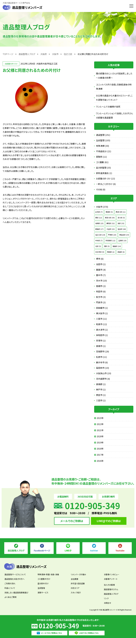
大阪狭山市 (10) (103, 373)
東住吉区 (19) (124, 235)
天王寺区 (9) (99, 252)
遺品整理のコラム (111, 589)
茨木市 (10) (101, 280)
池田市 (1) (101, 264)
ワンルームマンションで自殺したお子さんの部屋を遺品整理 (114, 115)
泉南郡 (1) (101, 384)
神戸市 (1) (101, 389)
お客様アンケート (111, 579)
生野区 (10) (122, 240)
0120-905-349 (59, 625)
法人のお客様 (109, 584)
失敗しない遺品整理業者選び (16, 592)
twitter (94, 550)
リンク (106, 598)
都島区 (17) (99, 229)
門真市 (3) (101, 302)
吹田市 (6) (101, 291)
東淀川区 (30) (110, 217)
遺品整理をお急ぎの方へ (14, 579)
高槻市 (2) (101, 286)
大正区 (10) (111, 229)
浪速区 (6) (121, 252)
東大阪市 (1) (102, 313)
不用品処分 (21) (103, 151)
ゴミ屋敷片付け (44, 579)
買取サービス (43, 592)
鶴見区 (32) (111, 223)
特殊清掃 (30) (102, 145)
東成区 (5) (109, 212)
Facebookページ (42, 550)
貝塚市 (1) (101, 340)
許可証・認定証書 (78, 583)
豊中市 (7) (101, 275)
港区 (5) (107, 246)
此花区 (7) (99, 212)
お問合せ (107, 603)
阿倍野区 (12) (110, 240)
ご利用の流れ (10, 583)
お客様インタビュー (111, 574)
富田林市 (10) (102, 367)
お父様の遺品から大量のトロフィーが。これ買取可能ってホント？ (114, 97)
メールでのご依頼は (71, 521)
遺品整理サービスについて (15, 574)
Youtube (120, 550)
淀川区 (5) (121, 217)
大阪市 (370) (102, 206)
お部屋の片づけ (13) (105, 178)
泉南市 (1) (101, 346)
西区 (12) (98, 217)
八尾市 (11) (101, 318)
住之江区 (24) (100, 235)
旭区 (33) (121, 223)
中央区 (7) (99, 240)
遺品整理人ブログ (16, 550)
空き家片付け (43, 583)
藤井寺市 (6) (102, 362)
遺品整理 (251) (103, 134)
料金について (10, 588)
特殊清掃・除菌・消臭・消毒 (48, 574)
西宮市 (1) (101, 395)
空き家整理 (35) (103, 167)
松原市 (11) (101, 357)
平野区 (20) (112, 235)
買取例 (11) (101, 156)
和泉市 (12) (101, 324)
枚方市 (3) (101, 297)
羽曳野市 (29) (102, 351)
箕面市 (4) (101, 269)
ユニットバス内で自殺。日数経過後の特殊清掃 (113, 86)
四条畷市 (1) (102, 307)
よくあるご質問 (10, 597)
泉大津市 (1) (102, 329)
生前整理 (41, 588)
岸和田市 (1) (102, 335)
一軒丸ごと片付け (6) (106, 184)
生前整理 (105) (103, 140)
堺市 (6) (100, 258)
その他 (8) (100, 189)
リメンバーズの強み (78, 574)
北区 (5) (98, 246)
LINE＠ (68, 550)
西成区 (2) (110, 252)
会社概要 (74, 579)
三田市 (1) (101, 400)
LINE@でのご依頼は (109, 521)
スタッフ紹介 (76, 592)
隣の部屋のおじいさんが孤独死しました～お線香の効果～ (114, 75)
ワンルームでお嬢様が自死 (108, 106)
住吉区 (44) (122, 229)
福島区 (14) (117, 246)
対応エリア (75, 588)
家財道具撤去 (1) (104, 173)
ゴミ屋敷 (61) (102, 162)
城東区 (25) (99, 223)
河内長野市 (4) (103, 378)
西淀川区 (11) (121, 212)
